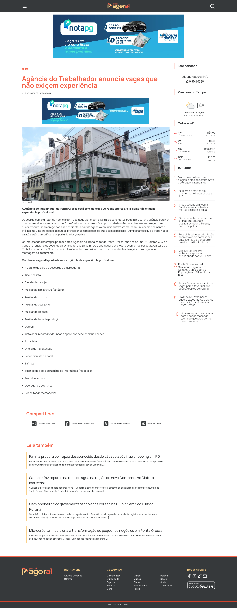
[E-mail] (205, 576)
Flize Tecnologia (125, 605)
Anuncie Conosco (73, 575)
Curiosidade (113, 578)
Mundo (137, 575)
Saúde (163, 578)
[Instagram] (194, 576)
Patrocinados (140, 585)
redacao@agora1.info (194, 77)
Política (164, 575)
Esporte (111, 582)
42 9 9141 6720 (194, 81)
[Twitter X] (200, 576)
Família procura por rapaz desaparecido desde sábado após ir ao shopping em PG (95, 456)
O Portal (68, 578)
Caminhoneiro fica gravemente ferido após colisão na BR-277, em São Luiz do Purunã (91, 507)
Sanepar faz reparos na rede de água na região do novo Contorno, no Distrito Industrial (91, 480)
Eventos (111, 585)
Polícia (137, 588)
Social (163, 582)
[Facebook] (189, 576)
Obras (137, 582)
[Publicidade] (118, 36)
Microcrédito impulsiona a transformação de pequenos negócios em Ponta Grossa (96, 530)
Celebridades (114, 575)
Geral (26, 69)
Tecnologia (166, 585)
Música (137, 578)
